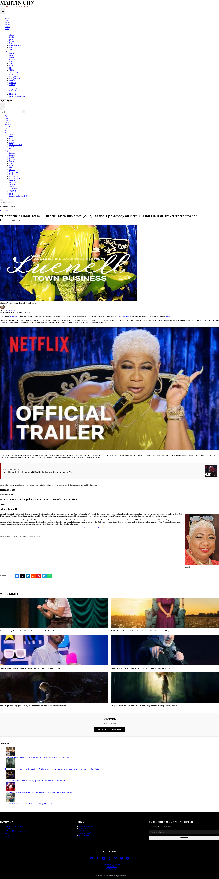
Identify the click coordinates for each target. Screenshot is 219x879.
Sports (7, 29)
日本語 (12, 68)
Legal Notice (112, 865)
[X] (97, 858)
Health (11, 47)
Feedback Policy (84, 834)
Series (7, 757)
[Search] (2, 105)
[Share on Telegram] (44, 576)
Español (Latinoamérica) (18, 96)
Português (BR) (14, 79)
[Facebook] (91, 858)
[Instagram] (109, 858)
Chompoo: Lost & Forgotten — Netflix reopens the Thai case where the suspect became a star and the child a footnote (58, 769)
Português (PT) (14, 77)
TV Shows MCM (9, 310)
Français (12, 59)
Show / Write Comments (109, 729)
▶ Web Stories (109, 851)
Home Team (13, 316)
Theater (12, 35)
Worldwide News (15, 45)
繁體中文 (12, 94)
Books (11, 37)
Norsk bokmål (14, 72)
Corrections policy (85, 832)
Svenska (12, 85)
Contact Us (8, 835)
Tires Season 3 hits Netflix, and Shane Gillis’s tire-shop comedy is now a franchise (39, 757)
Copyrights (112, 869)
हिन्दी (10, 64)
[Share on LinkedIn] (28, 576)
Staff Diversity (84, 835)
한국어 (12, 70)
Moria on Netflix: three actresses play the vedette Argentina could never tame (37, 781)
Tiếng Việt (13, 89)
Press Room (8, 828)
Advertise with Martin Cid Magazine (16, 832)
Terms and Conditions (112, 864)
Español (12, 55)
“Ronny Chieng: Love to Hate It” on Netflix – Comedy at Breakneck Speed (29, 631)
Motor (11, 49)
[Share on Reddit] (33, 576)
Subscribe (184, 838)
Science (7, 27)
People (11, 41)
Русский (12, 83)
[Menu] (2, 11)
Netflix (168, 316)
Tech (6, 21)
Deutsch (12, 57)
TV (6, 16)
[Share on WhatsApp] (49, 576)
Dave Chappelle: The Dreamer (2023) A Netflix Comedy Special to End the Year (38, 472)
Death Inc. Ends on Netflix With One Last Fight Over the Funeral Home (35, 804)
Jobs (6, 834)
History (11, 43)
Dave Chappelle (123, 316)
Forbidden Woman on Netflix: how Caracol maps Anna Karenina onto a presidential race (41, 792)
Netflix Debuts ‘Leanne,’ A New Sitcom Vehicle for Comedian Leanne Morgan (141, 631)
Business (8, 25)
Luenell (39, 536)
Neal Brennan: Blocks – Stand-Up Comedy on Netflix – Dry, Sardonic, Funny (30, 668)
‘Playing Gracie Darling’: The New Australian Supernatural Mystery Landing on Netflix (145, 706)
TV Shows (4, 210)
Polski (11, 74)
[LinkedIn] (103, 858)
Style (11, 39)
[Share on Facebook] (17, 576)
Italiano (11, 66)
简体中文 (12, 91)
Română (12, 81)
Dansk (11, 61)
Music (7, 23)
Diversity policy (84, 830)
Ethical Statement (84, 828)
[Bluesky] (115, 858)
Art (6, 31)
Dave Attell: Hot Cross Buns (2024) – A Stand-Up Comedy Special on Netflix (140, 668)
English (7, 51)
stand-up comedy (17, 536)
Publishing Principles (86, 826)
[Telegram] (127, 858)
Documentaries (10, 769)
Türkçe (11, 87)
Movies (7, 18)
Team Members (9, 830)
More (6, 33)
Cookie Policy (112, 867)
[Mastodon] (121, 858)
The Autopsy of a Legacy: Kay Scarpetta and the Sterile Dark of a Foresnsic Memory (33, 706)
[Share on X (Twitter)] (22, 576)
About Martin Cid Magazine (14, 826)
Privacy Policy (111, 868)
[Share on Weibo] (38, 576)
